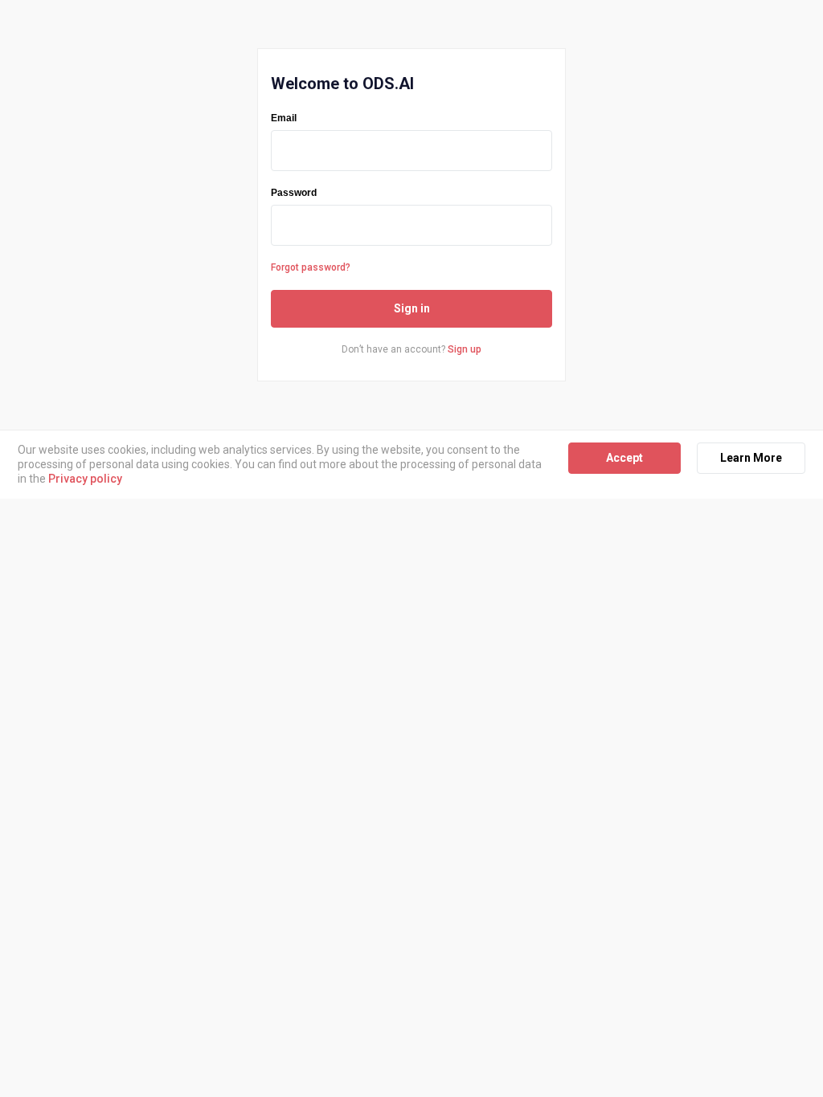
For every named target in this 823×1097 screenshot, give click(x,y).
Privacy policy (85, 478)
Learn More (751, 457)
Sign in (412, 308)
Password (294, 192)
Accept (624, 457)
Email (284, 118)
